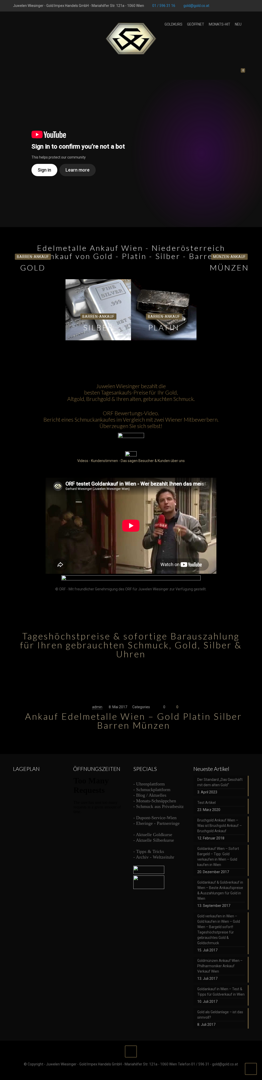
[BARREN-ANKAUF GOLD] (33, 279)
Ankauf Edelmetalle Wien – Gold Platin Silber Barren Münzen (133, 720)
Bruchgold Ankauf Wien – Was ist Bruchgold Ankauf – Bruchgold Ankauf (219, 825)
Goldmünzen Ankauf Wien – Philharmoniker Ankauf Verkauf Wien (220, 966)
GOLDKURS (173, 24)
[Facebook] (218, 5)
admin (97, 707)
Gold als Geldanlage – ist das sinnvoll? (220, 1014)
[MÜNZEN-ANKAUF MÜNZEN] (229, 279)
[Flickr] (239, 5)
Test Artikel (206, 803)
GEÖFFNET (195, 24)
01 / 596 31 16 (163, 6)
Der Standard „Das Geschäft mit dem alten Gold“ (220, 782)
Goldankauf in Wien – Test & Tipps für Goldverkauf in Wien (221, 991)
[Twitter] (225, 5)
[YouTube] (232, 5)
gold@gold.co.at (196, 6)
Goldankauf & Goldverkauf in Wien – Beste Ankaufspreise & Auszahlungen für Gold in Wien (220, 890)
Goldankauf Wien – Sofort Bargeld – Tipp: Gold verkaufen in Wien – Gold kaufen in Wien (218, 857)
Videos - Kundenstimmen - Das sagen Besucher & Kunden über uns (131, 461)
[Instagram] (246, 5)
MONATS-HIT (219, 24)
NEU (238, 24)
